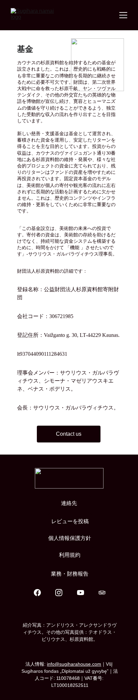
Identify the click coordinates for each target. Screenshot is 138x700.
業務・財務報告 (69, 574)
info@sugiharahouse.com (74, 664)
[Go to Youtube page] (84, 592)
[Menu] (123, 15)
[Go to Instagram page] (62, 592)
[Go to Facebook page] (41, 592)
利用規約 (69, 555)
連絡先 (69, 503)
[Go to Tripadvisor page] (102, 592)
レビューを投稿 (70, 521)
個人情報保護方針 (69, 538)
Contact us (68, 434)
